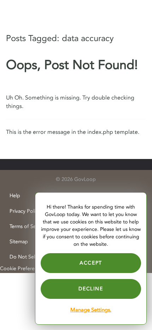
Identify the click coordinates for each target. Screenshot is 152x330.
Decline (90, 288)
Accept (91, 263)
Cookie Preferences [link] (22, 268)
